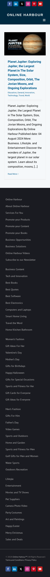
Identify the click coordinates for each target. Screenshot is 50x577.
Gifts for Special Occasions (20, 379)
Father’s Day (12, 422)
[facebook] (8, 569)
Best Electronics (14, 302)
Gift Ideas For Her (15, 346)
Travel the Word (14, 323)
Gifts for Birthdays (15, 366)
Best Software (13, 296)
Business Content (15, 269)
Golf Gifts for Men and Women (22, 456)
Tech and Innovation (17, 276)
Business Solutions (16, 246)
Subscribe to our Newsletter (21, 259)
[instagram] (27, 569)
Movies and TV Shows (17, 492)
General (21, 92)
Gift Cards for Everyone (18, 393)
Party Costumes (14, 512)
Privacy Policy (31, 560)
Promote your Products (18, 219)
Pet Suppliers (13, 499)
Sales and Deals (14, 539)
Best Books (12, 282)
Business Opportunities (18, 239)
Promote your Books (16, 233)
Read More (12, 174)
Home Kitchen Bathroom (19, 329)
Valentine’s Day (14, 352)
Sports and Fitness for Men (20, 449)
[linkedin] (14, 569)
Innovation (29, 92)
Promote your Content (17, 226)
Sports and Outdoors (17, 435)
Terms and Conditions (15, 560)
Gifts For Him (13, 415)
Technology (13, 95)
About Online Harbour (17, 206)
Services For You (14, 212)
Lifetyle (9, 479)
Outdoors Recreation (17, 469)
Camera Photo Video (16, 505)
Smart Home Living (16, 316)
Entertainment (13, 485)
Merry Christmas (14, 532)
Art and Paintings (15, 519)
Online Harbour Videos (18, 253)
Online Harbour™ (19, 557)
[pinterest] (33, 569)
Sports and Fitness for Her (20, 386)
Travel (21, 95)
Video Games (13, 429)
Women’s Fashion (15, 339)
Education (12, 92)
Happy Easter (13, 526)
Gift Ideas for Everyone (18, 399)
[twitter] (20, 569)
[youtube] (40, 569)
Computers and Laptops (18, 309)
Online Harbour (14, 199)
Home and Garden (15, 442)
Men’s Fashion (13, 409)
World (27, 95)
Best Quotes (12, 289)
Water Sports (12, 462)
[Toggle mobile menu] (44, 20)
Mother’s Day (12, 359)
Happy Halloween (15, 372)
